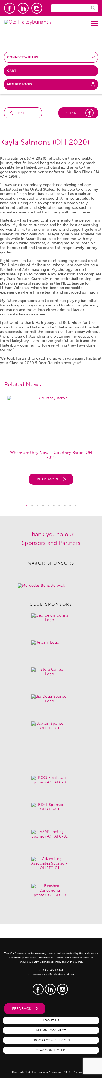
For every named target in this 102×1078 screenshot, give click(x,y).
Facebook (9, 8)
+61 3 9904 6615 (52, 969)
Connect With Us (22, 57)
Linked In (23, 8)
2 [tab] (32, 505)
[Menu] (94, 21)
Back (23, 113)
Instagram (36, 8)
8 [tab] (64, 505)
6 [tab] (54, 505)
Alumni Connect (51, 1030)
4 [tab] (43, 505)
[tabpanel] (51, 443)
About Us (51, 1020)
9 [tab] (70, 505)
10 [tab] (75, 505)
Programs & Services (51, 1040)
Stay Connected (51, 1050)
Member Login (19, 84)
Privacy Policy (81, 1072)
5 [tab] (48, 505)
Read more (48, 479)
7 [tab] (59, 505)
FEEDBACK (22, 1009)
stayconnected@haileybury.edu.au (52, 974)
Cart (11, 70)
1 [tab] (26, 505)
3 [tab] (37, 505)
